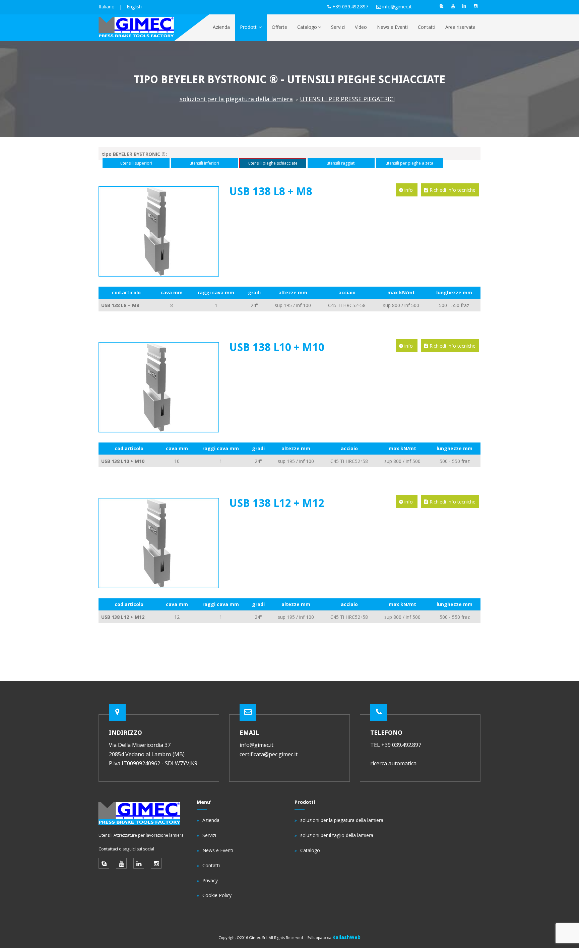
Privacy (210, 880)
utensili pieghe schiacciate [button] (273, 163)
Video (361, 27)
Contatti (426, 27)
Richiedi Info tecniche (451, 190)
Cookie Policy (217, 895)
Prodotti (249, 27)
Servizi (338, 27)
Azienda (221, 27)
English (134, 6)
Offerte (279, 27)
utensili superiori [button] (136, 163)
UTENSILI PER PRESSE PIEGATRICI (347, 99)
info (408, 190)
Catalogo (307, 27)
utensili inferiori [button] (204, 163)
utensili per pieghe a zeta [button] (409, 163)
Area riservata (460, 27)
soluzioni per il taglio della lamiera (336, 835)
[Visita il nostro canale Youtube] (453, 6)
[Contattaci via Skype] (441, 6)
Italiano (107, 6)
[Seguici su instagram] (475, 6)
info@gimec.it (397, 6)
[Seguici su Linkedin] (464, 6)
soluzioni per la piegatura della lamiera (236, 99)
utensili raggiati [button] (341, 163)
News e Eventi (392, 27)
